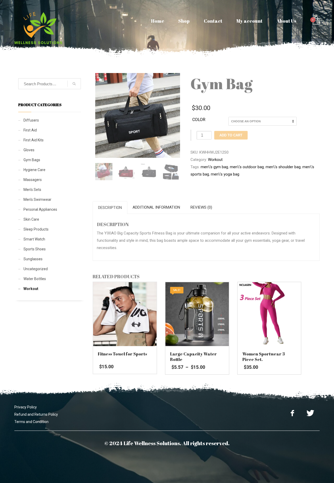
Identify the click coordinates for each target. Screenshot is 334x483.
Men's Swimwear (37, 199)
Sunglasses (33, 259)
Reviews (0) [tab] (201, 207)
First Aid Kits (33, 140)
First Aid (30, 130)
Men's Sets (32, 190)
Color (198, 119)
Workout (215, 159)
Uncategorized (35, 269)
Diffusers (31, 120)
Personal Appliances (40, 209)
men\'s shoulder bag (283, 167)
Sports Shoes (34, 249)
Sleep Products (36, 229)
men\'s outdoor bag (247, 167)
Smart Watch (34, 239)
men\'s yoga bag (225, 174)
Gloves (28, 150)
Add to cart (230, 135)
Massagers (32, 180)
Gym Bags (31, 160)
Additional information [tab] (156, 207)
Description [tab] (110, 207)
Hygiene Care (34, 170)
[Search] (74, 83)
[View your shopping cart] (316, 21)
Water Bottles (34, 279)
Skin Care (31, 219)
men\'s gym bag (214, 167)
